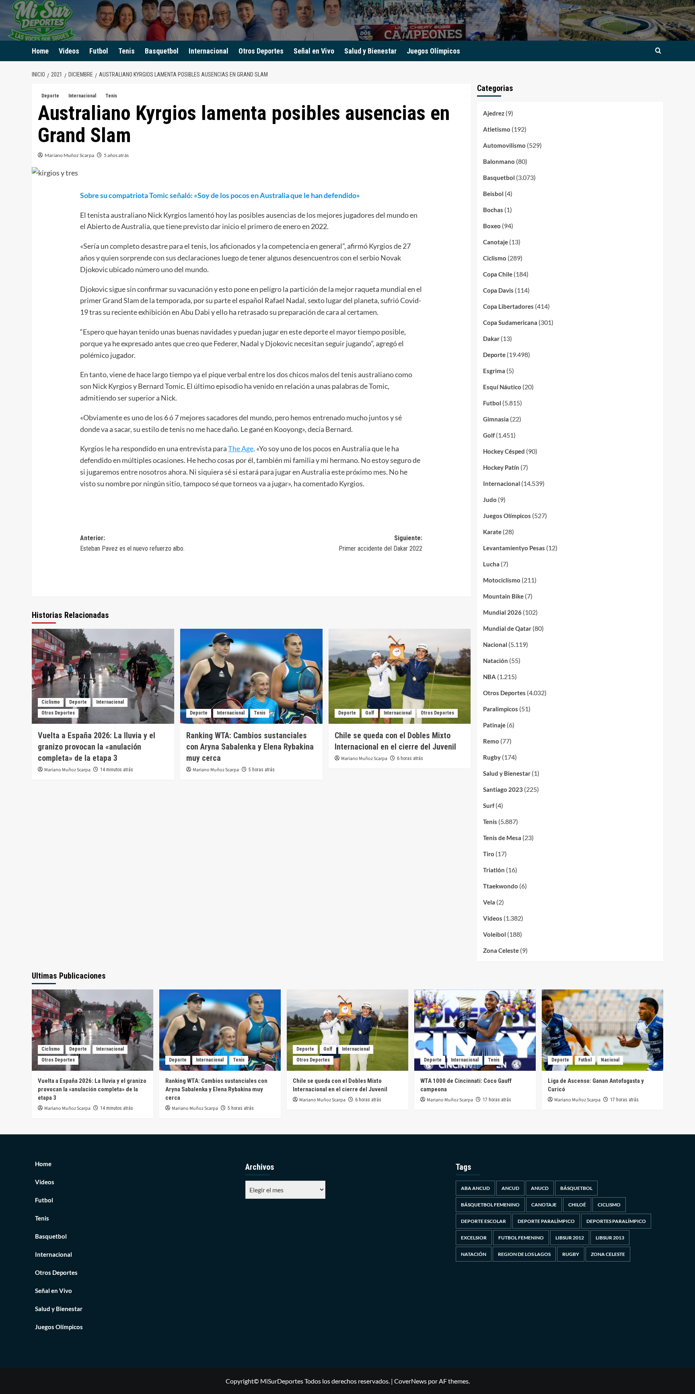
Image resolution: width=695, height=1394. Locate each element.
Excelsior (474, 1238)
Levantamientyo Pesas (514, 547)
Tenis (126, 51)
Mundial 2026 (502, 612)
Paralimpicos (500, 708)
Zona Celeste (501, 950)
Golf (369, 713)
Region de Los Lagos (524, 1254)
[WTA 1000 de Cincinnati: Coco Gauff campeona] (475, 1029)
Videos (69, 51)
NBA (489, 676)
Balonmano (499, 161)
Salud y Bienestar (370, 51)
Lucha (491, 564)
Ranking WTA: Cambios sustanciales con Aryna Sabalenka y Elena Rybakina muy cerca (250, 747)
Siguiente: (380, 543)
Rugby (492, 757)
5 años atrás (116, 155)
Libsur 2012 (569, 1238)
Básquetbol (576, 1188)
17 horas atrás (497, 1100)
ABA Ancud (475, 1188)
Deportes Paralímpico (616, 1221)
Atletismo (496, 129)
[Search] (658, 51)
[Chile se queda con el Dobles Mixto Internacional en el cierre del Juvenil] (400, 676)
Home (40, 51)
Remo (491, 741)
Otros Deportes (261, 51)
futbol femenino (521, 1238)
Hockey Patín (501, 467)
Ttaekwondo (500, 886)
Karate (492, 531)
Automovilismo (504, 145)
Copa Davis (498, 290)
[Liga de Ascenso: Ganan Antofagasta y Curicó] (602, 1029)
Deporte (50, 96)
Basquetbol (162, 51)
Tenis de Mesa (502, 837)
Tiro (488, 853)
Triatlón (494, 870)
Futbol (98, 51)
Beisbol (493, 193)
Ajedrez (493, 113)
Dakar (491, 338)
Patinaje (494, 725)
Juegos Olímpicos (433, 51)
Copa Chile (497, 274)
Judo (490, 499)
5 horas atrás (262, 769)
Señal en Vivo (314, 51)
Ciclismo (50, 702)
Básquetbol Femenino (490, 1205)
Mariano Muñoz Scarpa (69, 155)
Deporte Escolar (483, 1221)
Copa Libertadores (508, 306)
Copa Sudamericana (510, 322)
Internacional (208, 51)
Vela (489, 902)
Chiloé (577, 1205)
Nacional (495, 644)
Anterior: (132, 543)
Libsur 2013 (610, 1238)
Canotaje (495, 242)
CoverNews (410, 1381)
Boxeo (492, 225)
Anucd (540, 1188)
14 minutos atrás (116, 769)
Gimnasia (496, 419)
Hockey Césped (504, 451)
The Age (240, 448)
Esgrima (494, 370)
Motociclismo (501, 580)
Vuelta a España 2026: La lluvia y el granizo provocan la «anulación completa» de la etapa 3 (96, 747)
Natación (495, 660)
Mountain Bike (503, 596)
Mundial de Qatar (507, 628)
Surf (488, 805)
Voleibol (494, 934)
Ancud (510, 1188)
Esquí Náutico (502, 386)
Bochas (493, 209)
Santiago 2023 (503, 789)
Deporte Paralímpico (546, 1221)
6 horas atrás (410, 758)
